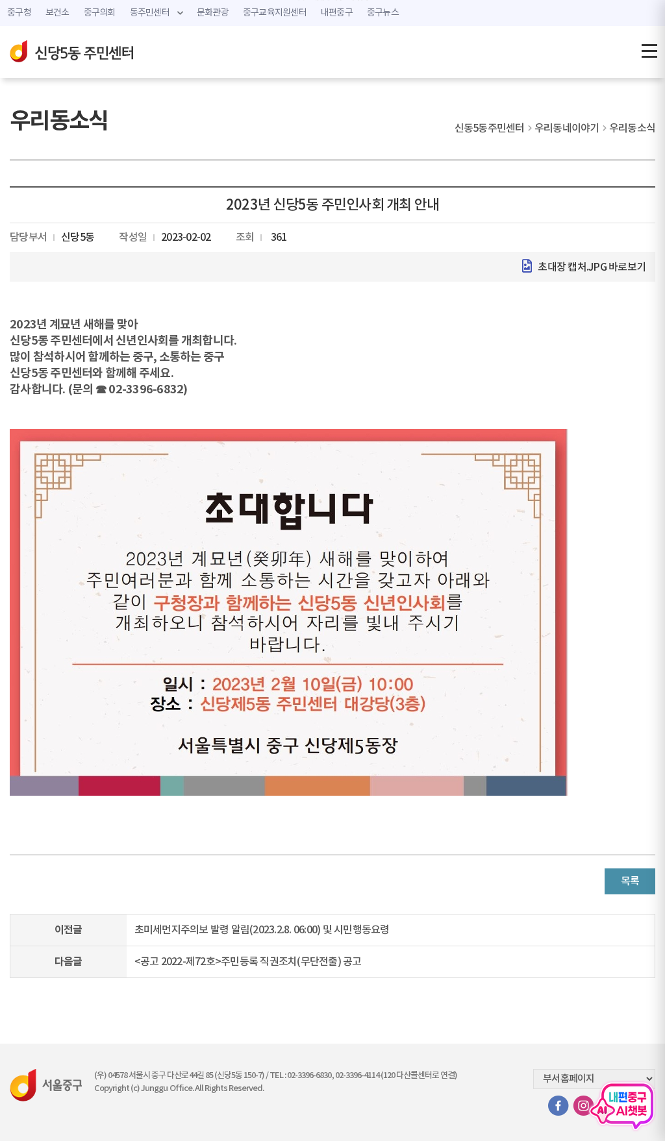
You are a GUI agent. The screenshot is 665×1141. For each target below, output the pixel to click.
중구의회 (100, 13)
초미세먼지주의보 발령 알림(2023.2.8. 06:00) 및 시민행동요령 (262, 930)
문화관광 (213, 13)
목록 (630, 881)
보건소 (57, 13)
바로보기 (627, 267)
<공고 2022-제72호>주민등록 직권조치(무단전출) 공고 (248, 962)
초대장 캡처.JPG (572, 267)
